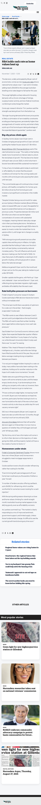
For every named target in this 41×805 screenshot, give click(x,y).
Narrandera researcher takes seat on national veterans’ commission (19, 689)
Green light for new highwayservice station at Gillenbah (20, 648)
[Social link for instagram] (6, 3)
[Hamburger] (38, 12)
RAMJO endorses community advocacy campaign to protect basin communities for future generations (17, 733)
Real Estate (16, 16)
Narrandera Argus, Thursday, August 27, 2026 (17, 772)
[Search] (1, 3)
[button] (28, 74)
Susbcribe (30, 4)
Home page (5, 16)
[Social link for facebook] (4, 3)
